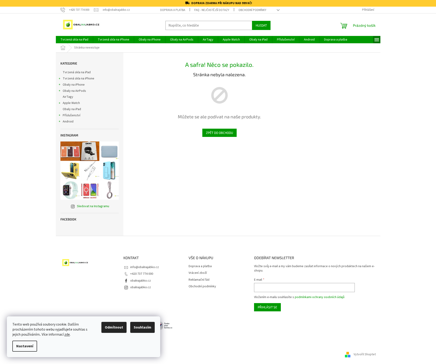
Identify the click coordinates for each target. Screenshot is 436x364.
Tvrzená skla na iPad (77, 72)
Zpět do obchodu (219, 133)
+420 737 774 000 (141, 274)
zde (67, 334)
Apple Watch (71, 103)
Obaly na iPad (72, 109)
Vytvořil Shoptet (365, 354)
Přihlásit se (267, 307)
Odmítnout (114, 327)
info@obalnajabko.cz (144, 267)
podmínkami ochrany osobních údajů (319, 297)
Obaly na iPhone (74, 84)
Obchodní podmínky (252, 10)
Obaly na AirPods (74, 91)
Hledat (261, 25)
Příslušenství (71, 115)
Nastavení (24, 346)
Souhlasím (142, 327)
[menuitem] (74, 39)
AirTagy (68, 97)
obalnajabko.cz (140, 280)
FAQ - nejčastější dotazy (211, 10)
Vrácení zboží (198, 273)
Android (68, 121)
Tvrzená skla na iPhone (78, 78)
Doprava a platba (172, 10)
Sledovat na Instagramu (93, 206)
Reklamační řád (199, 280)
